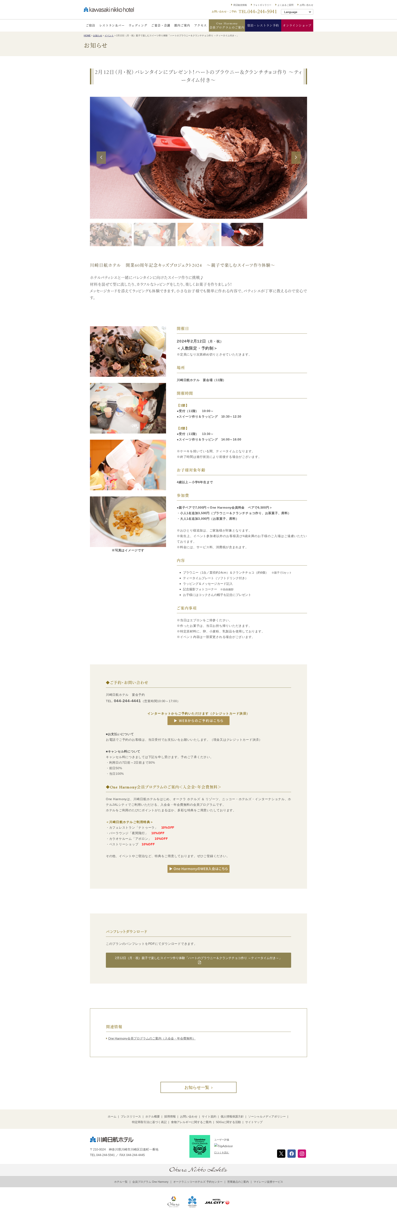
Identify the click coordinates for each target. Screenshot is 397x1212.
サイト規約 (209, 1116)
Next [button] (296, 163)
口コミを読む (221, 1152)
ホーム (112, 1116)
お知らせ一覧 (196, 1087)
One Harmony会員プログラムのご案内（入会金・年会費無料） (152, 1038)
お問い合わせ (306, 5)
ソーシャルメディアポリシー (267, 1116)
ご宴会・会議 (160, 25)
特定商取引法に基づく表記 (149, 1122)
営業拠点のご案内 (238, 1181)
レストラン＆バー (112, 25)
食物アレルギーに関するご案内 (191, 1122)
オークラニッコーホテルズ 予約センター (197, 1181)
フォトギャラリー (262, 5)
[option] (198, 158)
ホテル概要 (152, 1116)
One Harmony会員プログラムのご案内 (226, 25)
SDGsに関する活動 (228, 1122)
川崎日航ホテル (109, 9)
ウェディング (138, 25)
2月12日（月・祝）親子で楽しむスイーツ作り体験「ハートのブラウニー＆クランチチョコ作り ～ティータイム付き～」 (198, 958)
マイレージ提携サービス (268, 1181)
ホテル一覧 (121, 1181)
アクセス (200, 25)
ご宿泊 (90, 25)
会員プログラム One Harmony (150, 1181)
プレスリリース (131, 1116)
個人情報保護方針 (232, 1116)
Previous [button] (101, 163)
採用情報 (170, 1116)
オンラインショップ (297, 25)
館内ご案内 (182, 25)
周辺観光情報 (240, 5)
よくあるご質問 (285, 5)
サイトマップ (254, 1122)
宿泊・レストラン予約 (263, 25)
